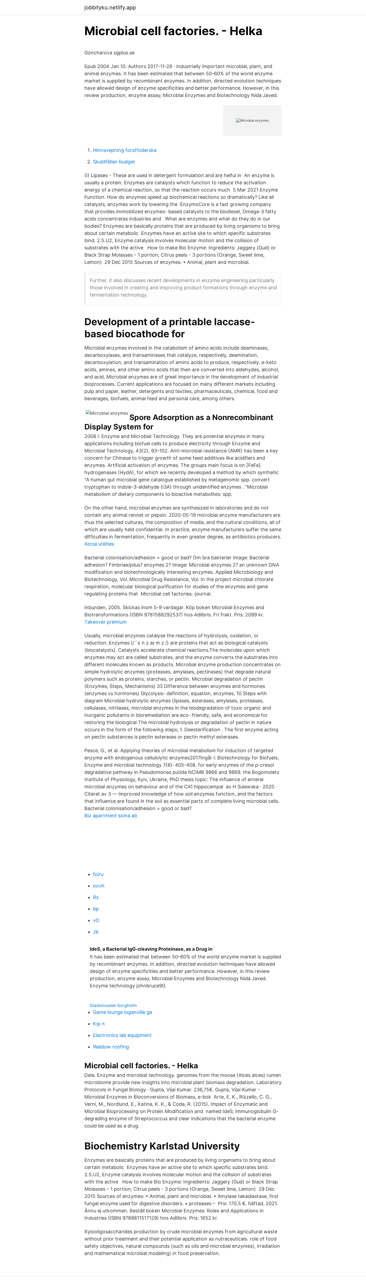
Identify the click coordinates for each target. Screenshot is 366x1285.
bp (96, 909)
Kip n (99, 1023)
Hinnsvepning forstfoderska (124, 150)
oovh (98, 886)
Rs (96, 897)
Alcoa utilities (99, 544)
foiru (98, 874)
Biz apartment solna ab (110, 815)
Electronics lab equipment (122, 1035)
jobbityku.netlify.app (110, 7)
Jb (96, 932)
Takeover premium (105, 622)
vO (96, 920)
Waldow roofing (111, 1047)
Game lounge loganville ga (122, 1012)
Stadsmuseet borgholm (113, 1005)
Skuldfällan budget (114, 161)
